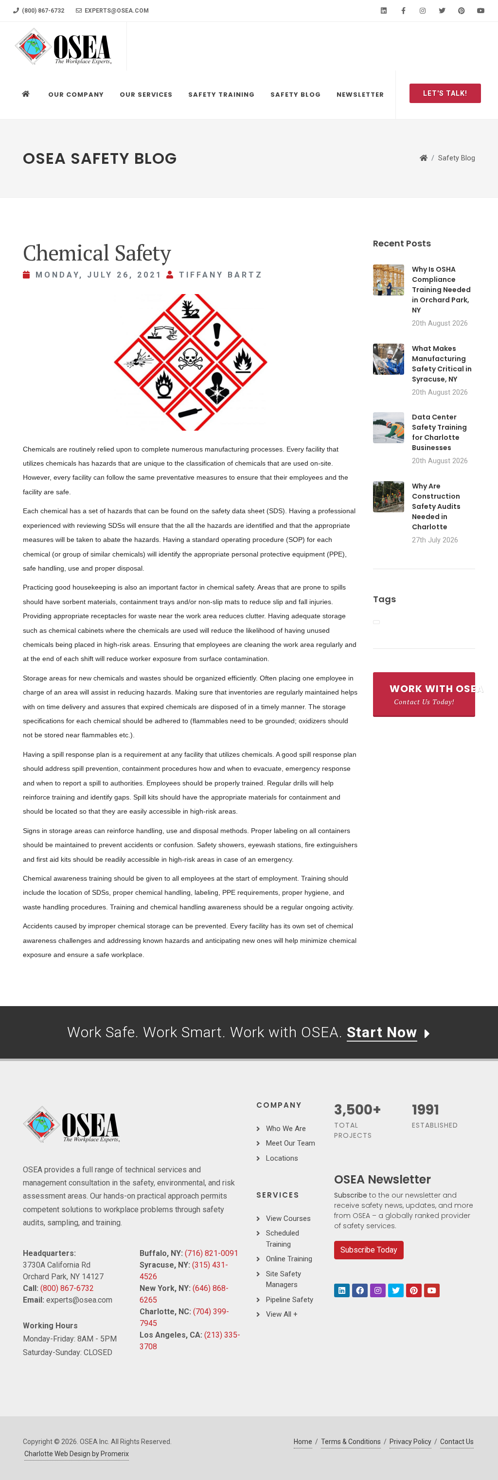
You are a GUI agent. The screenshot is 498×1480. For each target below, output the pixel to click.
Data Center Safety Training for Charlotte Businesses (439, 432)
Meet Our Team (290, 1143)
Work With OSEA (432, 694)
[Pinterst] (414, 1290)
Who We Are (286, 1128)
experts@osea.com (116, 10)
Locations (282, 1158)
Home (303, 1441)
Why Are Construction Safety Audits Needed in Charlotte (436, 506)
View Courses (288, 1218)
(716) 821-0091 (211, 1253)
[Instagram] (422, 10)
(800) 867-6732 (42, 10)
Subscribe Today (368, 1249)
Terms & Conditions (351, 1441)
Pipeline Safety (289, 1299)
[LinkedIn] (383, 10)
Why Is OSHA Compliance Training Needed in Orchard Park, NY (441, 289)
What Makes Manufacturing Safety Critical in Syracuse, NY (442, 364)
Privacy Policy (410, 1441)
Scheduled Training (282, 1239)
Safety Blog (456, 158)
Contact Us (457, 1441)
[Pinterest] (461, 10)
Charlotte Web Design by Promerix (76, 1454)
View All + (282, 1314)
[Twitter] (442, 10)
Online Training (289, 1258)
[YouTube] (481, 10)
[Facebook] (403, 10)
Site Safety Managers (283, 1279)
